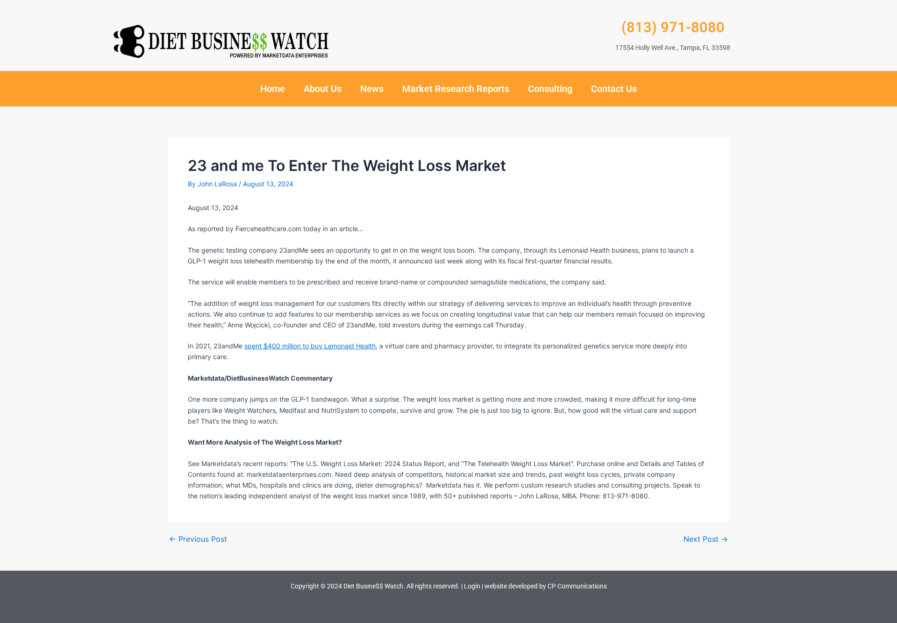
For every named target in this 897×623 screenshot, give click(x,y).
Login (472, 586)
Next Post (705, 539)
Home (272, 88)
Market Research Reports (455, 88)
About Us (323, 88)
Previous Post (198, 539)
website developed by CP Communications (545, 586)
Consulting (550, 88)
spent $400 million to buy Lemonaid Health (310, 346)
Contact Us (614, 88)
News (372, 88)
